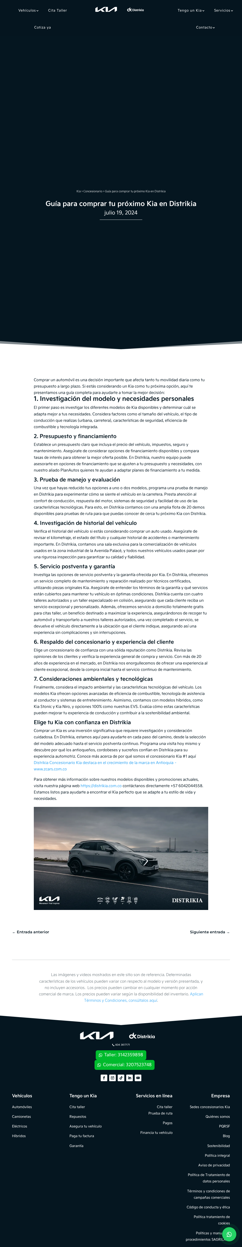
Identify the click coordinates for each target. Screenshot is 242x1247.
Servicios (222, 10)
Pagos (168, 1123)
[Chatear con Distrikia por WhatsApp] (229, 1234)
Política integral (217, 1156)
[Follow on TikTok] (121, 1078)
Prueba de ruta (160, 1113)
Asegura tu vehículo (85, 1126)
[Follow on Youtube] (138, 1078)
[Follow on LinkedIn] (129, 1078)
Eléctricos (19, 1126)
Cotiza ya (42, 27)
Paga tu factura (81, 1136)
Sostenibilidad (218, 1146)
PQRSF (224, 1126)
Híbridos (19, 1136)
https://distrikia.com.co (101, 786)
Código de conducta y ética (208, 1207)
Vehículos (27, 10)
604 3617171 (122, 1044)
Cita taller (77, 1107)
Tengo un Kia (190, 10)
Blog (226, 1136)
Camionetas (21, 1117)
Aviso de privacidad (214, 1165)
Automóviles (22, 1107)
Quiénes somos (218, 1117)
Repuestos (77, 1117)
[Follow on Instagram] (112, 1078)
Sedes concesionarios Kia (210, 1107)
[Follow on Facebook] (104, 1078)
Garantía (76, 1146)
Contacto (204, 27)
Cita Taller (57, 10)
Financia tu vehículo (156, 1133)
